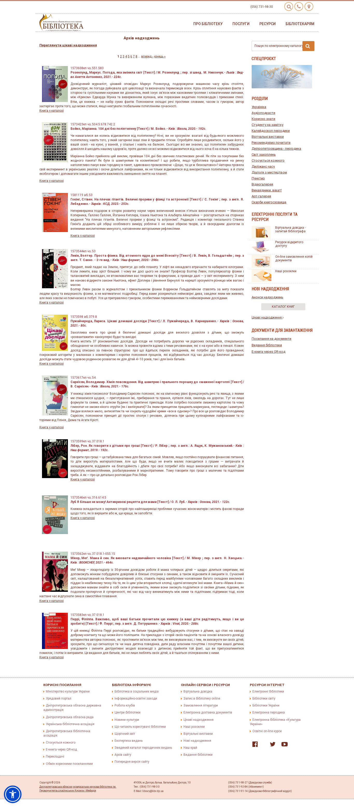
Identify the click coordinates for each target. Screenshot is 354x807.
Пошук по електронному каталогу (278, 46)
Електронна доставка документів (207, 712)
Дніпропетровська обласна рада (70, 717)
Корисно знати (263, 119)
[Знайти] (308, 46)
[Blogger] (262, 745)
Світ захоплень (264, 154)
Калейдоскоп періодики (271, 131)
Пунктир (258, 178)
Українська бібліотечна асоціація (70, 724)
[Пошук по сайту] (288, 6)
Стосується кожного (268, 160)
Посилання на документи (271, 339)
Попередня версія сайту (132, 761)
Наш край (190, 748)
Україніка (259, 107)
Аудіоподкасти (263, 113)
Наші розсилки (285, 271)
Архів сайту (123, 754)
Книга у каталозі (51, 110)
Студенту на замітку (267, 125)
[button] (12, 794)
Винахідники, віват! (267, 190)
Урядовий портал (58, 698)
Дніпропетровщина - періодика (276, 148)
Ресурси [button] (267, 24)
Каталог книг (283, 306)
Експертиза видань (129, 741)
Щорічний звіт (125, 734)
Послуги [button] (241, 24)
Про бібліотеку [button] (208, 24)
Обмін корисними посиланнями (69, 764)
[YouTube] (283, 745)
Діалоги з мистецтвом (269, 172)
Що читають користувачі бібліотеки (140, 727)
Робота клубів (125, 705)
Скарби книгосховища (269, 202)
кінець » (160, 56)
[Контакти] (298, 6)
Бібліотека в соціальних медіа (137, 691)
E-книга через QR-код (268, 352)
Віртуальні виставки (268, 137)
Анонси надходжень (267, 297)
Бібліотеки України (265, 705)
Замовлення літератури (200, 705)
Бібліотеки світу (263, 698)
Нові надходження (197, 741)
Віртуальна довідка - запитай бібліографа (290, 229)
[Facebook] (254, 745)
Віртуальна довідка (197, 691)
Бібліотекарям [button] (300, 24)
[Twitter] (271, 745)
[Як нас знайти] (309, 6)
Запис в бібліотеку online (201, 698)
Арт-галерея (261, 196)
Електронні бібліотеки (268, 691)
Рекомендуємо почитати (271, 143)
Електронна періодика (268, 712)
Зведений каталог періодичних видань (143, 748)
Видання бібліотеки (267, 345)
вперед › (147, 56)
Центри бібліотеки (127, 712)
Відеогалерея (262, 184)
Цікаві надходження (267, 317)
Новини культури (127, 720)
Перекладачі (55, 756)
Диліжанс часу (263, 166)
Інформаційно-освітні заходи (136, 698)
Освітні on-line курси (267, 731)
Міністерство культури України (68, 691)
